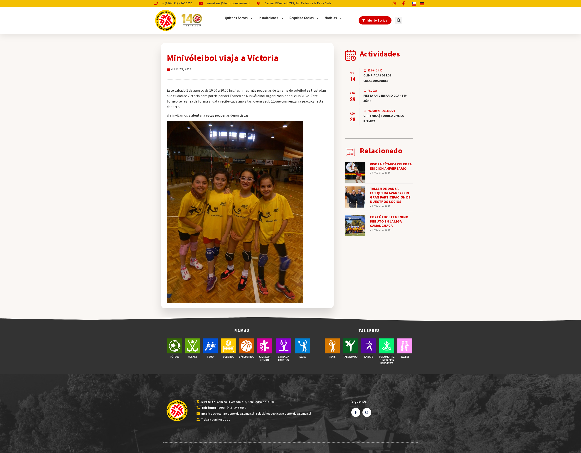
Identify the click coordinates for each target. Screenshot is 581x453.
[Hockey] (192, 345)
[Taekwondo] (350, 345)
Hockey (192, 356)
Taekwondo (350, 356)
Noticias (331, 18)
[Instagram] (366, 412)
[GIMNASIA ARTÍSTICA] (283, 345)
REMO (210, 356)
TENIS (332, 356)
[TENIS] (332, 345)
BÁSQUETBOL (246, 356)
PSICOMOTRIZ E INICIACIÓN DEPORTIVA (386, 360)
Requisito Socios (301, 18)
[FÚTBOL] (174, 345)
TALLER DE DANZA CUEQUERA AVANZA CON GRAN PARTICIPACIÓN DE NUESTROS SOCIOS (390, 195)
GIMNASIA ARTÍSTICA (284, 358)
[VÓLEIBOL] (228, 345)
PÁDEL (302, 356)
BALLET (405, 356)
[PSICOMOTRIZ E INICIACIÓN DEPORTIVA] (386, 345)
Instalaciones (268, 18)
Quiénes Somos (236, 18)
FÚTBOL (174, 356)
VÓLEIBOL (228, 356)
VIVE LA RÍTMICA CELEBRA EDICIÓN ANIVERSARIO (391, 166)
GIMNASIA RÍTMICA (264, 358)
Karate (368, 356)
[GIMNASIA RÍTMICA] (264, 345)
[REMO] (210, 345)
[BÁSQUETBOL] (246, 345)
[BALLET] (404, 345)
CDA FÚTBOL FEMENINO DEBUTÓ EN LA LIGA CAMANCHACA (389, 221)
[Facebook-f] (355, 412)
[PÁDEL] (302, 345)
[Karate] (368, 345)
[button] (398, 20)
